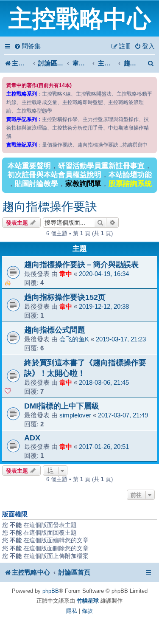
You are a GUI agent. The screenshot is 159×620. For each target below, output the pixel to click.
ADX (32, 437)
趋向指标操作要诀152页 (65, 297)
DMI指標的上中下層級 (61, 405)
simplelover (75, 415)
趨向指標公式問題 (54, 329)
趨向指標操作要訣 (49, 206)
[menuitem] (27, 46)
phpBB (50, 591)
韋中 (65, 273)
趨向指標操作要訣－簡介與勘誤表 (81, 264)
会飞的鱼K (74, 339)
